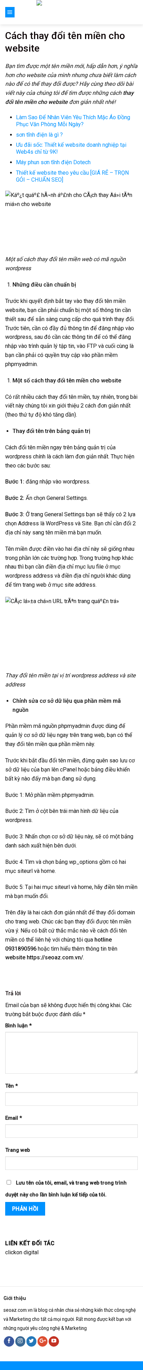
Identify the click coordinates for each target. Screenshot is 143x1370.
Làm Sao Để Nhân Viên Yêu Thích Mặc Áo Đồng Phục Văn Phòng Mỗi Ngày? (73, 121)
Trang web (17, 1150)
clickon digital (22, 1252)
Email (13, 1118)
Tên (11, 1086)
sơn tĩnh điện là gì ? (39, 134)
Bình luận (18, 1026)
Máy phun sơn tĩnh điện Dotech (53, 162)
